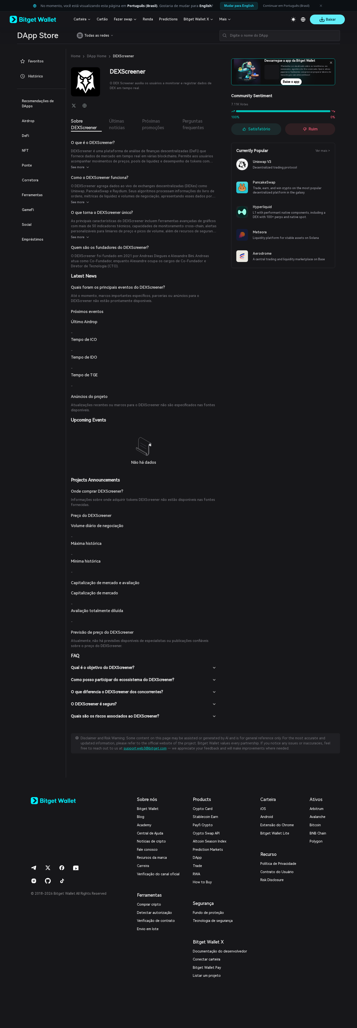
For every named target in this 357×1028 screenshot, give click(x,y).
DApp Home (96, 56)
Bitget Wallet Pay (207, 967)
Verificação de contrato (156, 921)
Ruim (313, 129)
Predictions (168, 19)
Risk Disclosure (272, 880)
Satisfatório (259, 129)
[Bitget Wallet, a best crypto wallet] (39, 19)
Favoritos (35, 61)
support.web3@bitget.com (145, 748)
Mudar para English (239, 6)
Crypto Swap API (206, 833)
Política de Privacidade (278, 864)
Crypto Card (202, 809)
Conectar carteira (206, 959)
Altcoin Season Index (209, 841)
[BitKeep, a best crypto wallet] (61, 800)
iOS (263, 809)
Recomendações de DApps (38, 103)
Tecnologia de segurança (213, 921)
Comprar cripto (149, 904)
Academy (144, 825)
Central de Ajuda (150, 833)
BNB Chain (318, 833)
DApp (197, 857)
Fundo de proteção (208, 913)
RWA (196, 874)
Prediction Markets (208, 849)
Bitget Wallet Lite (274, 833)
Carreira (143, 866)
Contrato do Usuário (277, 872)
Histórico (35, 76)
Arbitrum (316, 809)
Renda (148, 19)
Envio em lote (148, 929)
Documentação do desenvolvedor (220, 951)
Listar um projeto (207, 975)
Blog (140, 817)
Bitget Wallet (148, 809)
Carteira (80, 19)
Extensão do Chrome (277, 825)
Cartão (102, 19)
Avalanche (317, 817)
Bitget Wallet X (196, 19)
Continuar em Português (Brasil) (286, 5)
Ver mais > (322, 150)
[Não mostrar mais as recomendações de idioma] (320, 5)
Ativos (316, 799)
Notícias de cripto (151, 841)
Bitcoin (315, 825)
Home (75, 56)
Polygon (316, 841)
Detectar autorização (154, 913)
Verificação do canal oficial (158, 874)
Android (266, 817)
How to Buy (202, 882)
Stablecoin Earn (205, 817)
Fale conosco (147, 849)
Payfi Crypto (203, 825)
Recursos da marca (152, 857)
